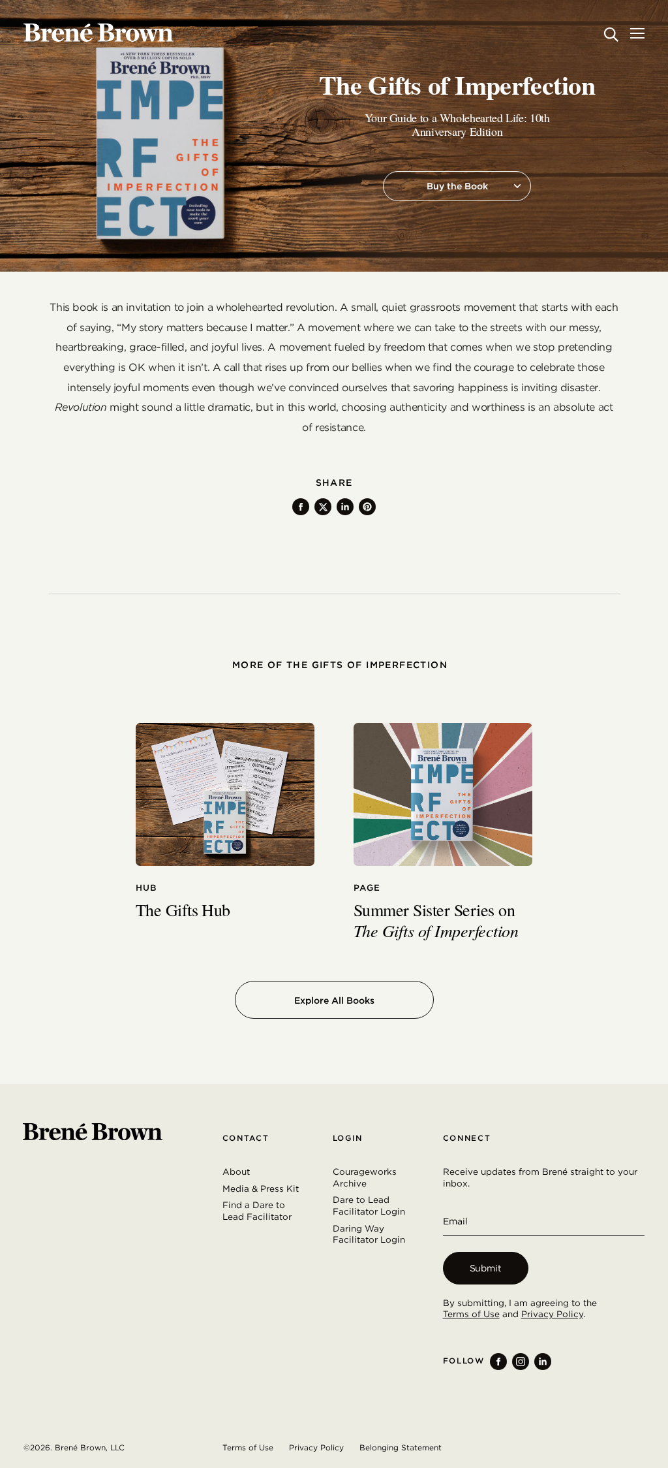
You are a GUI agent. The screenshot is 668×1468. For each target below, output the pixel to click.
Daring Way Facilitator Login (369, 1234)
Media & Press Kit (260, 1188)
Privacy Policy (552, 1314)
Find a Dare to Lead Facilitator (257, 1211)
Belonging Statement (400, 1447)
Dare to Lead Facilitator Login (369, 1205)
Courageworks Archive (365, 1177)
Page (367, 888)
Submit (486, 1268)
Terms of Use (471, 1314)
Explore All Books (334, 1000)
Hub (147, 888)
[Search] (610, 34)
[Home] (98, 33)
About (236, 1171)
